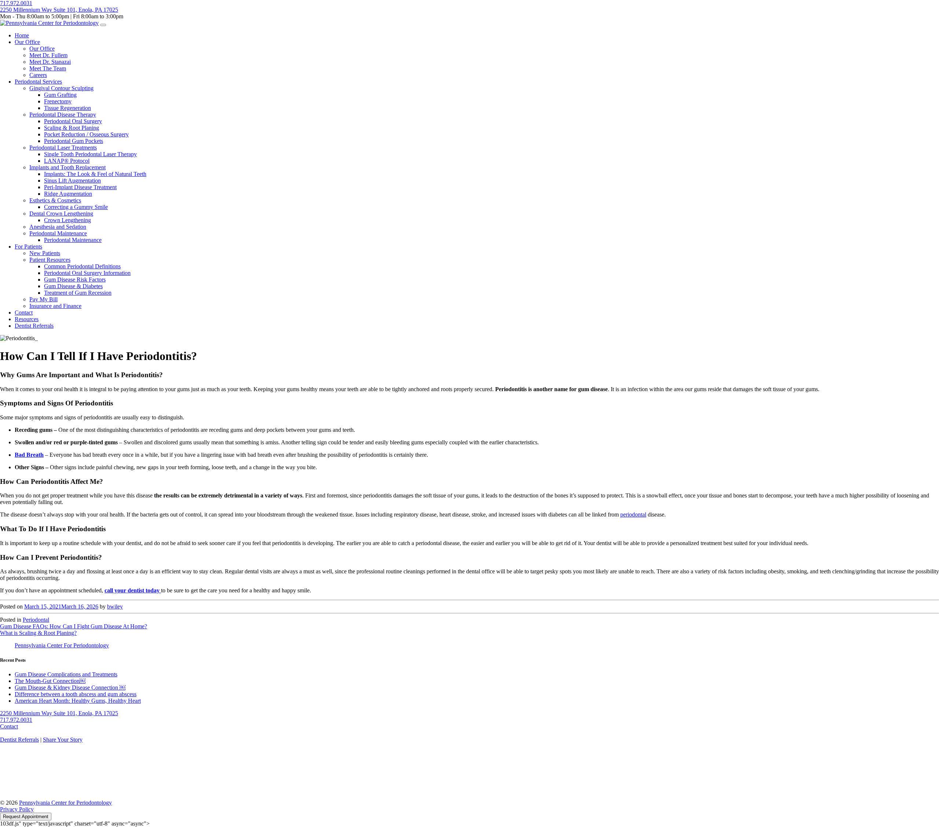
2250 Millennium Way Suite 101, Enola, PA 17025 (59, 10)
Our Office (27, 42)
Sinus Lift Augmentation (72, 180)
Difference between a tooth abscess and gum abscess (75, 694)
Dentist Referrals (34, 326)
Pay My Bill (43, 299)
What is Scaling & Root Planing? (38, 633)
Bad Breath (29, 455)
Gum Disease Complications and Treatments (66, 674)
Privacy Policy (17, 809)
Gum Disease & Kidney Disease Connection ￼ (70, 687)
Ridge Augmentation (68, 194)
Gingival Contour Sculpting (61, 88)
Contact (24, 312)
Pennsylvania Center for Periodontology (65, 803)
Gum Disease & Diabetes (73, 286)
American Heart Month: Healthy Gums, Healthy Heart (78, 701)
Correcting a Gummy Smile (76, 207)
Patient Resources (49, 260)
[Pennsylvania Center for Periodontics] (49, 23)
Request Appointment (25, 816)
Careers (38, 75)
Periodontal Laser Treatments (63, 147)
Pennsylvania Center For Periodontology (62, 645)
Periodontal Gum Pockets (73, 141)
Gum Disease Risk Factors (75, 279)
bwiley (115, 606)
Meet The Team (47, 68)
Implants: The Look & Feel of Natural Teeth (95, 174)
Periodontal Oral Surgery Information (87, 273)
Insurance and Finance (55, 306)
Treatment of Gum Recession (78, 293)
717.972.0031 (16, 3)
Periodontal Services (38, 81)
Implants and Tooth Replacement (67, 167)
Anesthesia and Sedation (57, 227)
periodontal (633, 514)
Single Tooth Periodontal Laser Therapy (90, 154)
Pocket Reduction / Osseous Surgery (86, 134)
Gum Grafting (60, 95)
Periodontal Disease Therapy (62, 114)
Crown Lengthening (67, 220)
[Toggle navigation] (103, 25)
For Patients (28, 246)
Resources (27, 319)
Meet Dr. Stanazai (50, 62)
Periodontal (36, 620)
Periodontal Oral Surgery (73, 121)
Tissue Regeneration (67, 108)
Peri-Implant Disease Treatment (80, 187)
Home (22, 35)
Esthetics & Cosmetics (55, 200)
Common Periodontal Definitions (82, 266)
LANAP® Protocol (66, 161)
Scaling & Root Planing (71, 128)
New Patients (44, 253)
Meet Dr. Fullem (48, 55)
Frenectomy (58, 101)
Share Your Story (63, 739)
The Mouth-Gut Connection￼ (50, 681)
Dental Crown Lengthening (61, 213)
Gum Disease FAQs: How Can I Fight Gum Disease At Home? (73, 626)
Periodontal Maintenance (58, 233)
